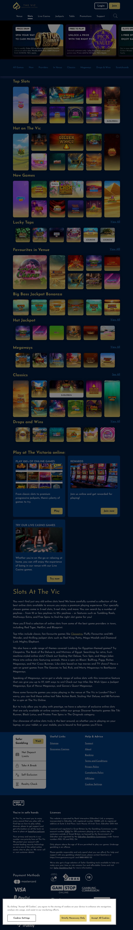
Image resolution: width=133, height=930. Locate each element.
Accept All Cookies (100, 918)
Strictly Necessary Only (73, 918)
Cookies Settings (21, 918)
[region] (59, 912)
